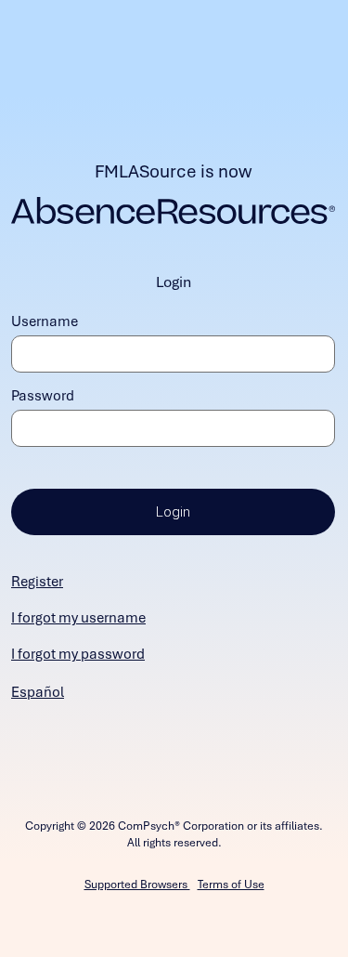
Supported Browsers (137, 884)
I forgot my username (78, 618)
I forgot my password (78, 654)
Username (44, 321)
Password (42, 396)
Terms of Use (231, 884)
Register (37, 581)
